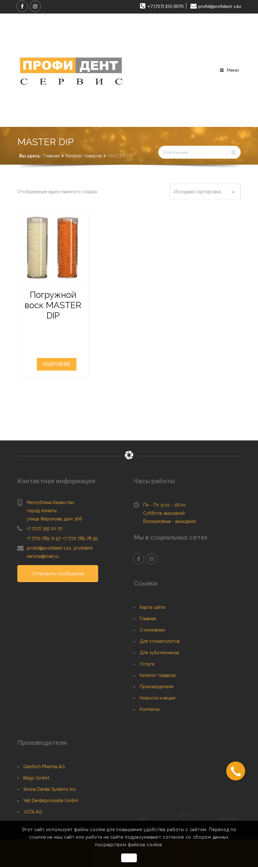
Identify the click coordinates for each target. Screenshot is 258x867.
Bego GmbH (36, 777)
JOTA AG (32, 811)
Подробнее (56, 364)
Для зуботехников (159, 652)
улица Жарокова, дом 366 (54, 518)
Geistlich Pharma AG (44, 766)
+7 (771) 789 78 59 (80, 538)
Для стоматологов (160, 641)
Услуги (147, 663)
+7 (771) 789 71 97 (43, 538)
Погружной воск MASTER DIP (53, 305)
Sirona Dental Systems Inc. (50, 789)
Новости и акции (157, 697)
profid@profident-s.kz (49, 548)
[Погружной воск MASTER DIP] (53, 247)
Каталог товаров (84, 155)
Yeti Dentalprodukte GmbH (50, 800)
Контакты (150, 709)
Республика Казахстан (50, 502)
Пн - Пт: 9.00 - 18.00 (164, 504)
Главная (51, 155)
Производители (156, 686)
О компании (152, 629)
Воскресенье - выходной (169, 521)
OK (129, 857)
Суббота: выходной (164, 513)
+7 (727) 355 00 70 (45, 528)
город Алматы (42, 510)
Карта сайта (152, 607)
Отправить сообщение (57, 573)
